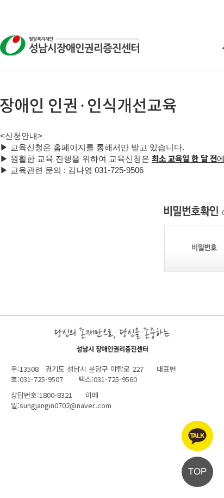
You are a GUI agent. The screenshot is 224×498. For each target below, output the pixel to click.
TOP (197, 471)
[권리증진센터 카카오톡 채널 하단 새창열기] (197, 436)
